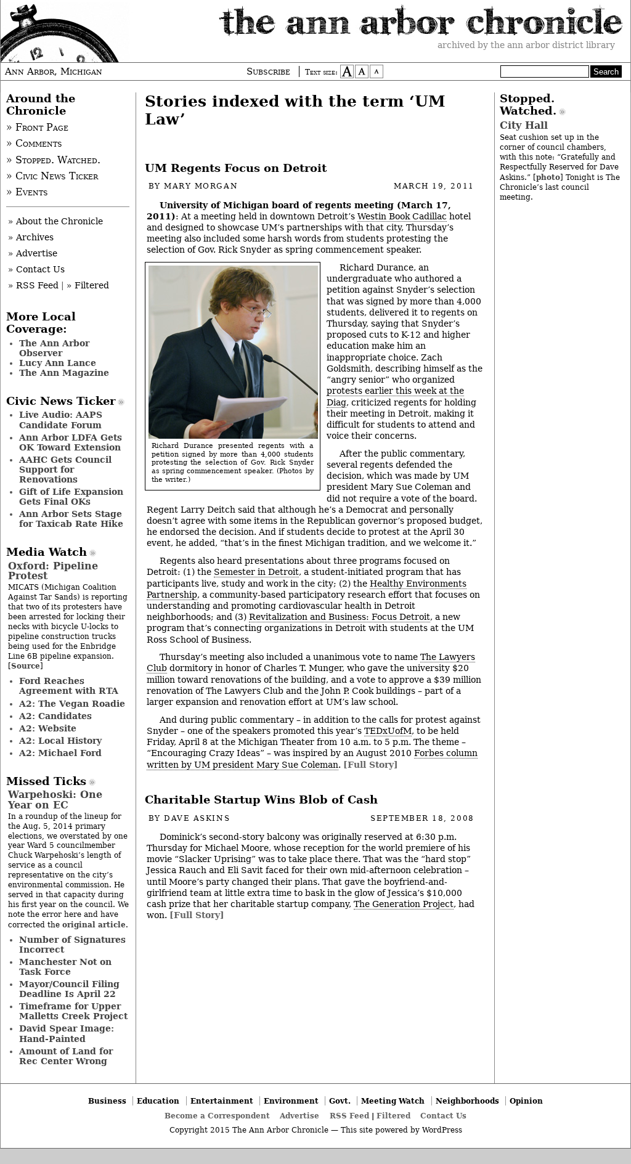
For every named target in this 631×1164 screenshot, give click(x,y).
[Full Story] (370, 765)
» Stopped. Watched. (53, 160)
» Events (27, 192)
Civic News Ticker (60, 401)
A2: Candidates (55, 716)
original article (94, 924)
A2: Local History (60, 741)
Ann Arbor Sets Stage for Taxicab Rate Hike (71, 519)
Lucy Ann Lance (57, 363)
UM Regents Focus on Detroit (236, 168)
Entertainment (221, 1100)
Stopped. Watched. (528, 104)
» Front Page (37, 127)
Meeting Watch (393, 1100)
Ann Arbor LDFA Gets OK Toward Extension (70, 442)
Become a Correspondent (217, 1115)
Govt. (340, 1100)
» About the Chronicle (55, 221)
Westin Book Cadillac (402, 216)
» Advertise (32, 253)
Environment (291, 1100)
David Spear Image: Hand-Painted (66, 1033)
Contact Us (443, 1115)
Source (25, 665)
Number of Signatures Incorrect (72, 944)
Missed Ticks (46, 781)
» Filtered (88, 285)
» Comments (34, 143)
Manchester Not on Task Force (65, 967)
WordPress (442, 1130)
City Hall (524, 125)
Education (158, 1100)
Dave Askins (197, 818)
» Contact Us (36, 269)
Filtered (393, 1115)
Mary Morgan (201, 186)
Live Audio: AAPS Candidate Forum (60, 419)
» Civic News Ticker (52, 176)
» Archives (31, 237)
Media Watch (46, 552)
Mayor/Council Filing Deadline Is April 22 (69, 989)
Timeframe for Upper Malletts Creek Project (73, 1011)
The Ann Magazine (64, 373)
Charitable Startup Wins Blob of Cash (261, 800)
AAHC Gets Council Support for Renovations (65, 469)
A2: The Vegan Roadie (72, 704)
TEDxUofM (388, 731)
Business (107, 1100)
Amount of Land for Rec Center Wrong (66, 1056)
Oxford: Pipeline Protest (53, 571)
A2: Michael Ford (60, 753)
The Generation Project (404, 904)
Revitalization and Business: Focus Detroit (339, 617)
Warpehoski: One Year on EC (55, 799)
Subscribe (268, 71)
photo (548, 177)
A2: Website (47, 728)
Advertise (299, 1115)
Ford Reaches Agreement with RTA (68, 686)
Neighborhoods (467, 1100)
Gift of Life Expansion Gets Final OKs (71, 497)
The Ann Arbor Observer (54, 348)
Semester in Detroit (256, 572)
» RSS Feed (33, 285)
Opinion (526, 1100)
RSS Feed (349, 1115)
